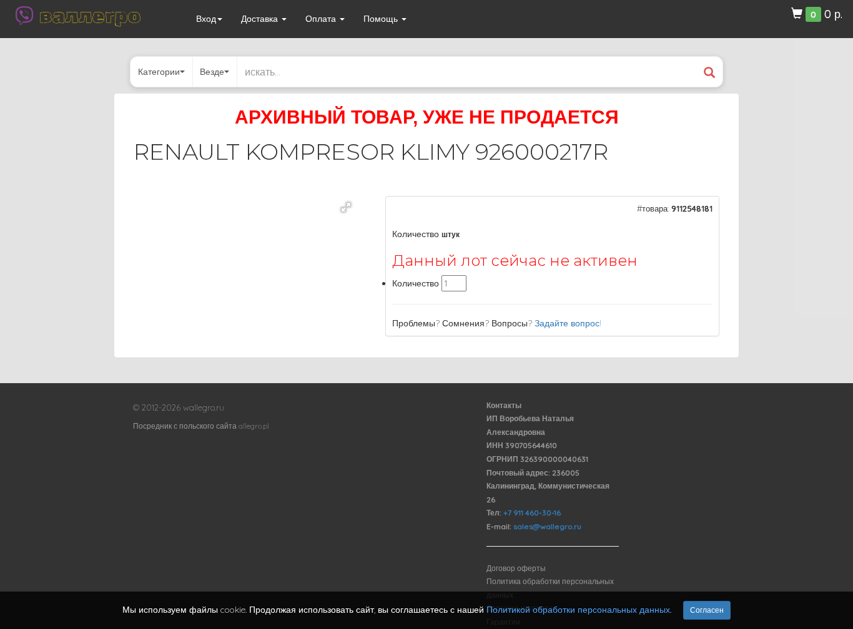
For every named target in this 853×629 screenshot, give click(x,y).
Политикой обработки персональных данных (578, 609)
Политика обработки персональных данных (550, 588)
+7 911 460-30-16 (532, 512)
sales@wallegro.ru (547, 526)
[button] (346, 207)
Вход (206, 18)
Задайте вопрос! (568, 323)
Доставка (260, 18)
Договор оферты (516, 568)
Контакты (503, 405)
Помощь (381, 18)
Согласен (707, 610)
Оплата (321, 18)
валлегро (90, 15)
